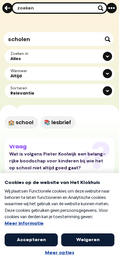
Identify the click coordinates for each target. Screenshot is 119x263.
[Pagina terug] (7, 8)
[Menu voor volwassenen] (111, 8)
